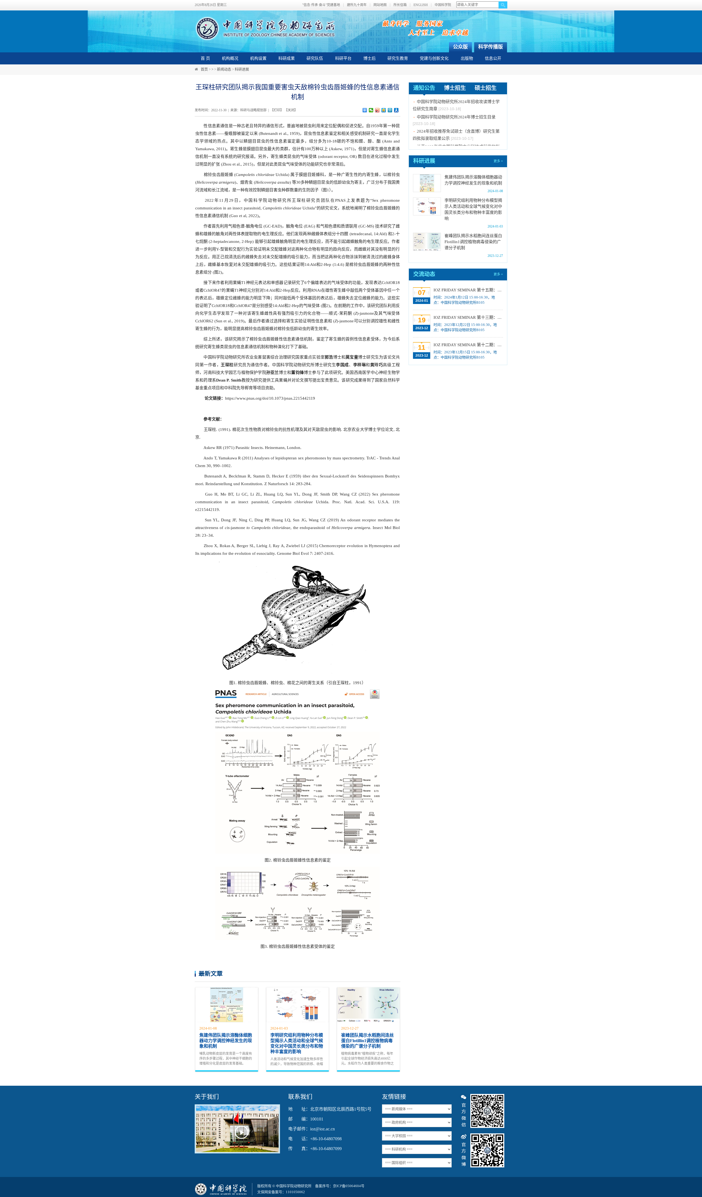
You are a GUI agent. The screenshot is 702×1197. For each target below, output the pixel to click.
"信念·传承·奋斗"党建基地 (321, 5)
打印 (277, 110)
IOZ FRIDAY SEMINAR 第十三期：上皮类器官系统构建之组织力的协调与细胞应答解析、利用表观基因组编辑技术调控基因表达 (468, 317)
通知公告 (424, 88)
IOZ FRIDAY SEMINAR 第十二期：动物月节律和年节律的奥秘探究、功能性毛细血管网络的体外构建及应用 (468, 345)
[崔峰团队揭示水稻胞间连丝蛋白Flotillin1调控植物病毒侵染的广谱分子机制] (427, 242)
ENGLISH (421, 5)
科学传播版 (490, 47)
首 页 (205, 58)
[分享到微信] (371, 110)
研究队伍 (315, 58)
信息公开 (493, 58)
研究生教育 (397, 58)
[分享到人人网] (396, 110)
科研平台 (343, 58)
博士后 (369, 58)
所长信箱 (400, 5)
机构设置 (258, 58)
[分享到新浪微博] (377, 110)
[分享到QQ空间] (383, 110)
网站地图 (380, 5)
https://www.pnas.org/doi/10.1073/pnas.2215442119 (270, 398)
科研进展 (242, 69)
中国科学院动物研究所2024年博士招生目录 (456, 106)
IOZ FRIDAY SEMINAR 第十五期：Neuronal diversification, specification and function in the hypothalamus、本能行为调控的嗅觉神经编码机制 (468, 290)
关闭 (291, 110)
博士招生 (455, 88)
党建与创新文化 (434, 58)
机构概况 (230, 58)
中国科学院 (443, 5)
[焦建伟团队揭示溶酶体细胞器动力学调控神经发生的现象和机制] (427, 183)
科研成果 (286, 58)
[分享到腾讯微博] (390, 110)
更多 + (498, 161)
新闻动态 (224, 69)
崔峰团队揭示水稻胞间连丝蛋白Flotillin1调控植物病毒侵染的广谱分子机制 (367, 1040)
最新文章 (211, 973)
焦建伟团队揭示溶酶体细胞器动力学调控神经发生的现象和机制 (225, 1040)
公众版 (460, 47)
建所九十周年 (357, 5)
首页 (204, 69)
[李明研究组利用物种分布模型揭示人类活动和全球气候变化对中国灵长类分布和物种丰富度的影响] (427, 206)
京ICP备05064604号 (348, 1186)
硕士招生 (486, 88)
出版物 (467, 58)
